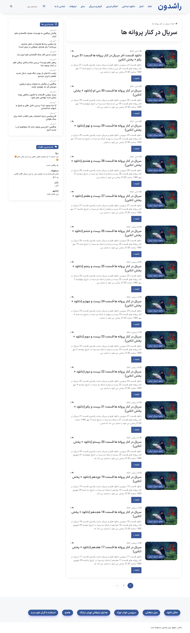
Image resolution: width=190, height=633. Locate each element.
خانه (150, 6)
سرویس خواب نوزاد (126, 612)
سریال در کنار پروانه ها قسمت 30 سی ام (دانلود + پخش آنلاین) (107, 93)
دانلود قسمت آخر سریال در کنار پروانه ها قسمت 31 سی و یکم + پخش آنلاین (106, 57)
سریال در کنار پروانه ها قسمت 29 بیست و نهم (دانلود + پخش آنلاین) (107, 128)
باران (56, 182)
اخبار (141, 6)
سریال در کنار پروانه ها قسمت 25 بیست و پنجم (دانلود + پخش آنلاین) (106, 268)
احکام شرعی (112, 6)
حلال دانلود (172, 612)
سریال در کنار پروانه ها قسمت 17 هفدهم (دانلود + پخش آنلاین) (106, 549)
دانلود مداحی (128, 6)
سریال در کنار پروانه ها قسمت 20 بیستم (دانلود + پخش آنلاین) (107, 444)
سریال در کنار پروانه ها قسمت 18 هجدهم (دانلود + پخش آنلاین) (106, 514)
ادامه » (136, 78)
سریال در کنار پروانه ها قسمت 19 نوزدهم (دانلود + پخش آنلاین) (106, 479)
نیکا (56, 153)
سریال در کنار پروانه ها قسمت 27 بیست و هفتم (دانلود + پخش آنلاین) (106, 198)
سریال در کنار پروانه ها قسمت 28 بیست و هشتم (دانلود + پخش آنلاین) (106, 163)
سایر (83, 6)
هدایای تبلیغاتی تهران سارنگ (94, 612)
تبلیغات (72, 6)
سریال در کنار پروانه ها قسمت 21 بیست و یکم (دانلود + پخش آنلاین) (107, 409)
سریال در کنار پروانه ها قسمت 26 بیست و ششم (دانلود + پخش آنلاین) (106, 233)
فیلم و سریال (95, 6)
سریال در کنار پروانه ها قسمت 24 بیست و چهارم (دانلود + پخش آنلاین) (106, 303)
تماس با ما (60, 6)
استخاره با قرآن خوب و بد (43, 612)
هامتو (67, 612)
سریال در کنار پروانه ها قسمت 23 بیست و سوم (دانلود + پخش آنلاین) (107, 338)
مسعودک (54, 170)
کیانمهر (55, 191)
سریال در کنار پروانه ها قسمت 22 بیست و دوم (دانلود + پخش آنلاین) (107, 374)
